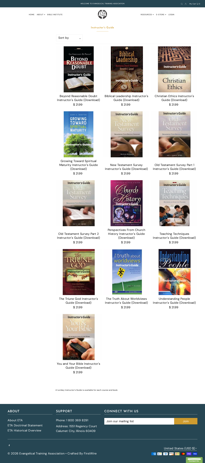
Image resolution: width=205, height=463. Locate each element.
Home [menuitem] (32, 14)
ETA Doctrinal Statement (25, 425)
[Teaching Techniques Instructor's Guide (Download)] (174, 203)
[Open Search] (182, 3)
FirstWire (90, 453)
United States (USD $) (179, 448)
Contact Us (193, 461)
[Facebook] (9, 445)
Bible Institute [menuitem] (55, 14)
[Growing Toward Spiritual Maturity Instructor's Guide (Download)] (79, 134)
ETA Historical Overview (24, 430)
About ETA (15, 420)
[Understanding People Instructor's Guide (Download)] (174, 272)
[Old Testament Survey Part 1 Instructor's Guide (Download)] (174, 134)
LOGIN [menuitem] (171, 14)
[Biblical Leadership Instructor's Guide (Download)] (126, 69)
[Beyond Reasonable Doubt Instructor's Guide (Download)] (79, 69)
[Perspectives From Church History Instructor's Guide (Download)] (126, 203)
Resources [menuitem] (146, 14)
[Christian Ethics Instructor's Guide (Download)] (174, 69)
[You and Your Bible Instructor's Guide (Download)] (79, 337)
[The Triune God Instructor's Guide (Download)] (79, 272)
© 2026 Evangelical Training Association (36, 453)
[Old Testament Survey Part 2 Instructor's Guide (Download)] (79, 203)
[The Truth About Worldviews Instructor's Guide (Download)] (126, 272)
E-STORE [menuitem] (160, 14)
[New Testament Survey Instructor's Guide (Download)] (126, 134)
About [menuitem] (40, 14)
